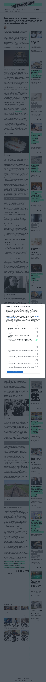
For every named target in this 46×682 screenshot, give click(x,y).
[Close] (42, 306)
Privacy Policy (29, 375)
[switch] (36, 328)
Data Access (23, 375)
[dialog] (23, 341)
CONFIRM (15, 371)
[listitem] (23, 325)
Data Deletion (16, 375)
